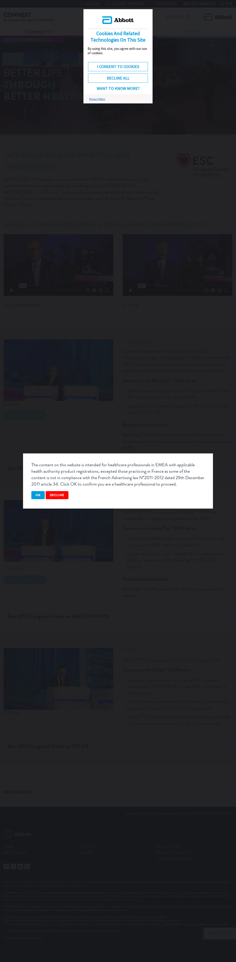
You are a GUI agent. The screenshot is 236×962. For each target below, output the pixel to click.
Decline (57, 495)
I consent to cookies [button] (118, 66)
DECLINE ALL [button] (118, 78)
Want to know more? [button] (118, 88)
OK (38, 495)
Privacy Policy (97, 99)
